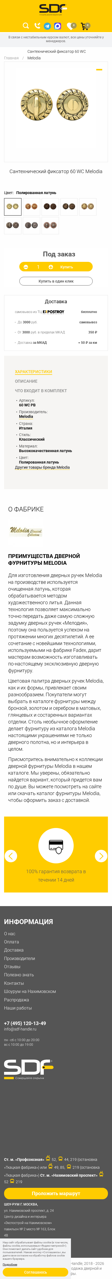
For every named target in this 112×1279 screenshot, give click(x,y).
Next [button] (101, 856)
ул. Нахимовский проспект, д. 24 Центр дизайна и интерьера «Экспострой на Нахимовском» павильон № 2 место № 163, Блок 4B (29, 1220)
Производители (19, 958)
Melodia (26, 416)
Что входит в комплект (41, 390)
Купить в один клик (56, 281)
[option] (56, 108)
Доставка (14, 950)
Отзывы (12, 966)
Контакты (14, 983)
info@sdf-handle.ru (20, 1029)
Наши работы (18, 1008)
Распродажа (16, 999)
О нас (9, 933)
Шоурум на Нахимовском (30, 991)
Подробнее (10, 1264)
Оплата (11, 941)
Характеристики (33, 371)
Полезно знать (19, 974)
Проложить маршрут (56, 1193)
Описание (26, 381)
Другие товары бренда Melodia (42, 467)
